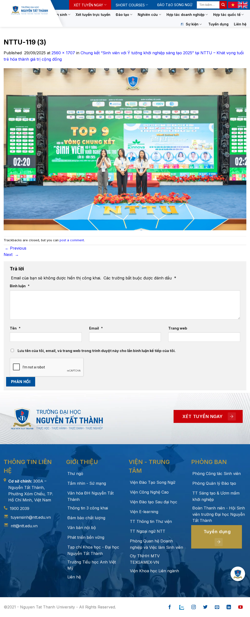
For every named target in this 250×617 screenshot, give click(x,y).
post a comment (72, 240)
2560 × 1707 (63, 52)
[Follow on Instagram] (193, 607)
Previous (15, 248)
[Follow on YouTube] (240, 607)
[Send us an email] (217, 607)
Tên (15, 328)
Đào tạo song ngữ (174, 5)
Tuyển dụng (218, 24)
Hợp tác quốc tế (226, 14)
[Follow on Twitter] (205, 607)
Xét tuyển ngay (88, 5)
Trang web (177, 328)
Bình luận (20, 286)
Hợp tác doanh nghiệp (186, 14)
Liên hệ (240, 24)
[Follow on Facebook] (169, 607)
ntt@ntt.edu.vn (24, 525)
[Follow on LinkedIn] (229, 607)
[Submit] (223, 5)
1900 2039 (19, 508)
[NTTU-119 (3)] (125, 148)
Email (96, 328)
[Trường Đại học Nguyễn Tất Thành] (29, 10)
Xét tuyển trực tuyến (93, 14)
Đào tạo (122, 14)
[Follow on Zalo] (181, 607)
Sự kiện (192, 24)
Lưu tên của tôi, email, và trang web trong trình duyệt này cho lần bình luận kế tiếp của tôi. (97, 351)
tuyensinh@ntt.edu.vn (31, 517)
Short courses (130, 5)
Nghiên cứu (148, 14)
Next (11, 254)
